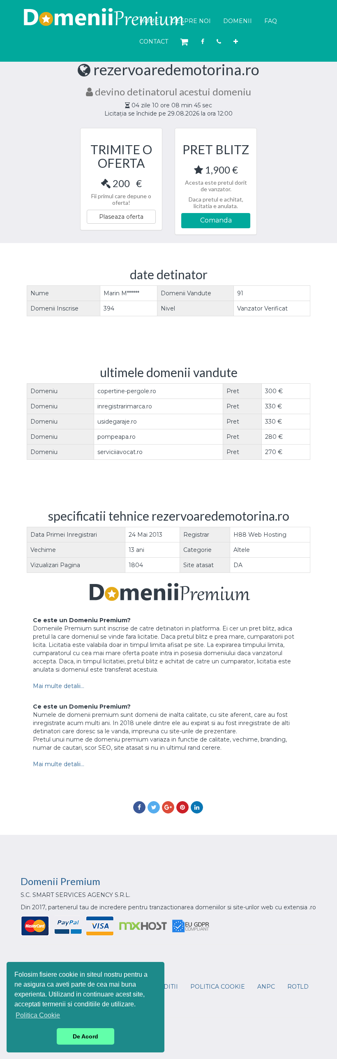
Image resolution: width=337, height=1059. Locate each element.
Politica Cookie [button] (38, 1015)
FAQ (270, 21)
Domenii (237, 21)
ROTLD (298, 986)
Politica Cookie (217, 986)
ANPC (266, 986)
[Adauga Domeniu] (235, 41)
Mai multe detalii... (58, 686)
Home (149, 21)
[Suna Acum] (218, 41)
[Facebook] (202, 41)
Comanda (216, 220)
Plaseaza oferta (121, 216)
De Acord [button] (85, 1036)
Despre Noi (191, 21)
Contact (153, 41)
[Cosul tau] (184, 42)
